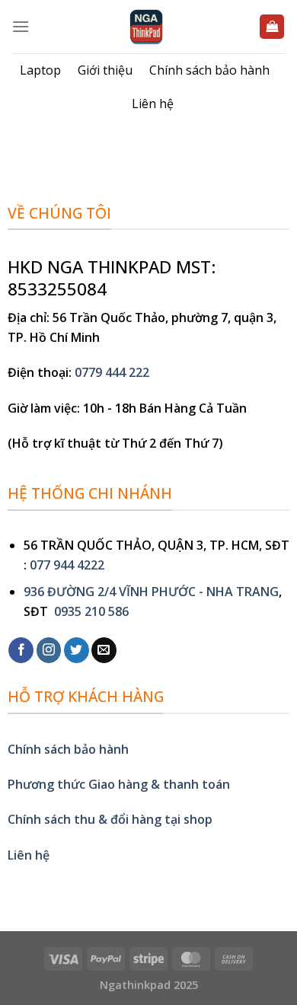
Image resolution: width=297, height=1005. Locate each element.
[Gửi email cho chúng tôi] (104, 650)
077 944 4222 (67, 565)
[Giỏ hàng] (272, 27)
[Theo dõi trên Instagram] (49, 650)
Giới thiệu (105, 70)
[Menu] (20, 26)
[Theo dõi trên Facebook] (21, 650)
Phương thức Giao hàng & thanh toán (119, 784)
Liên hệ (153, 103)
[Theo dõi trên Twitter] (76, 650)
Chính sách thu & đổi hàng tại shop (110, 819)
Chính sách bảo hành (209, 70)
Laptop (40, 70)
